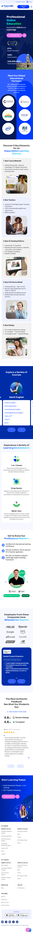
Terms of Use (5, 902)
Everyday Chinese (22, 831)
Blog (2, 888)
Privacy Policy (5, 905)
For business (21, 888)
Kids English (4, 865)
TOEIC (3, 854)
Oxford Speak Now (6, 836)
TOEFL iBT (4, 848)
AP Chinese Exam (22, 840)
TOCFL (19, 837)
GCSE (18, 843)
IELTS (2, 851)
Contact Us (4, 899)
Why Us (3, 896)
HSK (18, 834)
